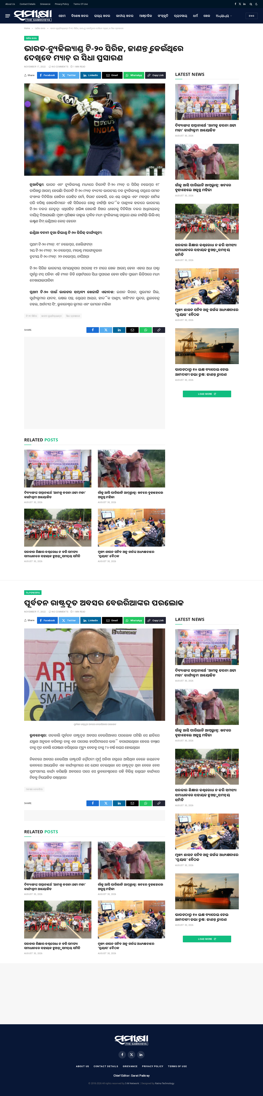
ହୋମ (62, 16)
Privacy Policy (62, 4)
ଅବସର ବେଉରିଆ (34, 789)
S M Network (132, 1083)
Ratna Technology (164, 1083)
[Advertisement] (94, 383)
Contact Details (27, 4)
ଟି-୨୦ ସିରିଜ (31, 316)
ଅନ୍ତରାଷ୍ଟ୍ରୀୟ (33, 592)
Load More (205, 394)
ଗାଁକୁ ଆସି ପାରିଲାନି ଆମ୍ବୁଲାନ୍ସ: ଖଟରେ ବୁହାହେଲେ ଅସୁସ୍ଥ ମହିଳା (130, 494)
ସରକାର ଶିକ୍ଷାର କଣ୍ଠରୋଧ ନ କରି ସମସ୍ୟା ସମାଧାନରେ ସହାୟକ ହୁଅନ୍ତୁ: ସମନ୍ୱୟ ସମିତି (52, 554)
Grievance (45, 4)
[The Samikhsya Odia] (33, 15)
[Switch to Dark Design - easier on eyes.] (256, 4)
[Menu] (7, 16)
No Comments (60, 66)
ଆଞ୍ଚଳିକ (145, 16)
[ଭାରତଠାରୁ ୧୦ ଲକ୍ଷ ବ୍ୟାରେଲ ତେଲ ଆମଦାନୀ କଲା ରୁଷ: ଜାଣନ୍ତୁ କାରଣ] (207, 346)
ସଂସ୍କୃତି (163, 16)
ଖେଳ (207, 16)
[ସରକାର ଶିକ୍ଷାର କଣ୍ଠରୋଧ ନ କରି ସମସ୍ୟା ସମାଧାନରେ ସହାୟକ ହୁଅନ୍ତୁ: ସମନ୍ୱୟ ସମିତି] (57, 528)
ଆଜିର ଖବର (31, 38)
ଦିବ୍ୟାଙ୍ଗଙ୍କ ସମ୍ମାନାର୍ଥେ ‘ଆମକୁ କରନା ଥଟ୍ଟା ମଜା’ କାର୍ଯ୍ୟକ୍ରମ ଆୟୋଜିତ (55, 494)
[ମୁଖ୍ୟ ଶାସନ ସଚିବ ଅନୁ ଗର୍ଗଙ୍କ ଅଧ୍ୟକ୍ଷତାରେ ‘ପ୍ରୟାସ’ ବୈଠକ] (131, 528)
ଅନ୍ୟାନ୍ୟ (222, 16)
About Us (10, 4)
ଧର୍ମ (195, 16)
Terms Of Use (80, 4)
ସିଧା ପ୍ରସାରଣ (73, 316)
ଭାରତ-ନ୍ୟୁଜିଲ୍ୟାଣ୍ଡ (51, 316)
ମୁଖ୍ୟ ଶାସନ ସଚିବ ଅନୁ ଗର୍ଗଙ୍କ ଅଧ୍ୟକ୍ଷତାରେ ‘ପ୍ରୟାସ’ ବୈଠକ (126, 554)
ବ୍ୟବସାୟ (180, 16)
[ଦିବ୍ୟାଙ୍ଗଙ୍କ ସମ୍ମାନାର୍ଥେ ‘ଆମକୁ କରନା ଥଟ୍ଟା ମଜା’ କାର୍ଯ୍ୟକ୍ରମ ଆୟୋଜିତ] (57, 469)
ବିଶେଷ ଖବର (80, 16)
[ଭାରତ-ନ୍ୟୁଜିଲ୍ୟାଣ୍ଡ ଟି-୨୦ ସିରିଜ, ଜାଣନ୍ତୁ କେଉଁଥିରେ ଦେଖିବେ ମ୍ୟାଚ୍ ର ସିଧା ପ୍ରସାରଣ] (94, 129)
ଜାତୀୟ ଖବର (124, 16)
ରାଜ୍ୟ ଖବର (102, 16)
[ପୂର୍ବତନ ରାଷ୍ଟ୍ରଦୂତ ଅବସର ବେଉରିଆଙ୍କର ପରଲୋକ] (94, 674)
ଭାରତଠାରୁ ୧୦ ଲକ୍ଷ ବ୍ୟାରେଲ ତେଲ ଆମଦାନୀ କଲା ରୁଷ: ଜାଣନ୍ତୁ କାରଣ (201, 372)
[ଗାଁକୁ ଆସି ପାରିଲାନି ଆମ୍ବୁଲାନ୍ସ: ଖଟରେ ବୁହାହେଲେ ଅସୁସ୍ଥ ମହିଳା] (131, 469)
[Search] (251, 4)
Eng (251, 16)
